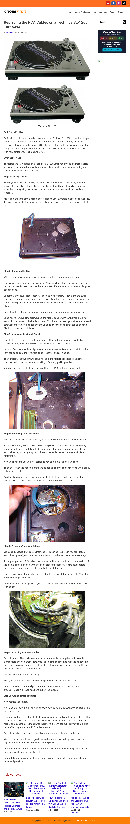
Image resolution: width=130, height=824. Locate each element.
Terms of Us (93, 821)
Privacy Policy (82, 821)
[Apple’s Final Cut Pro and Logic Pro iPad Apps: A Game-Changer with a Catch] (81, 783)
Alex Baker (9, 33)
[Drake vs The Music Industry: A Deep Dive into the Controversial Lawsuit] (36, 783)
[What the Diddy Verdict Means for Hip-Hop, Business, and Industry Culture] (14, 783)
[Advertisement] (112, 131)
